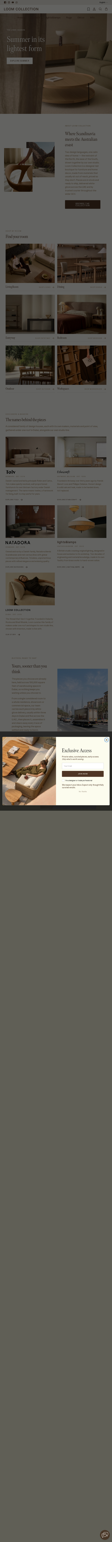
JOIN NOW (83, 774)
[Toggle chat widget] (105, 1535)
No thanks (83, 791)
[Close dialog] (106, 740)
